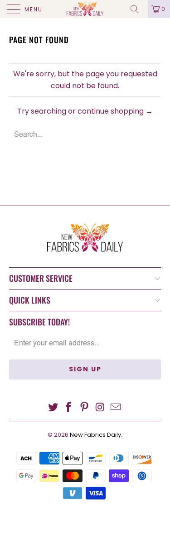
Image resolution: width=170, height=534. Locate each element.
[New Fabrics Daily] (85, 9)
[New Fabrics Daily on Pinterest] (85, 407)
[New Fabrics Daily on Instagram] (100, 407)
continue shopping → (115, 111)
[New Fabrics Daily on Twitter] (53, 407)
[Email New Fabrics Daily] (116, 407)
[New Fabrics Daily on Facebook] (69, 407)
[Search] (138, 9)
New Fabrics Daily (95, 434)
